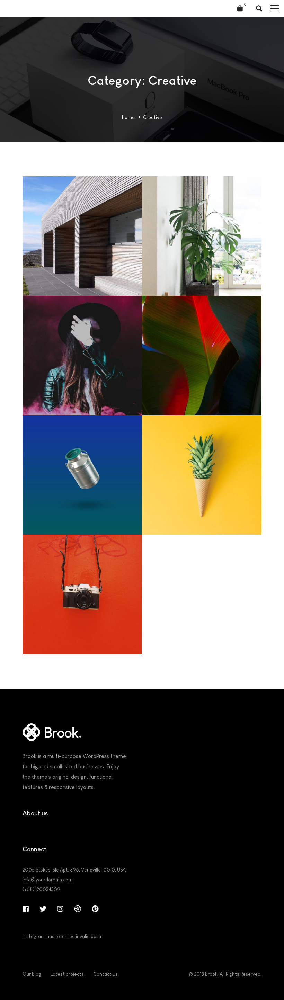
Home (128, 117)
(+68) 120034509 (41, 889)
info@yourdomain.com (48, 879)
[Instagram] (60, 909)
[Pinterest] (95, 909)
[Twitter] (43, 909)
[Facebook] (25, 909)
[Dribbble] (78, 909)
